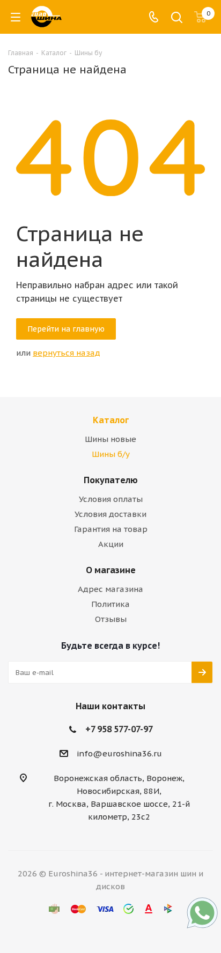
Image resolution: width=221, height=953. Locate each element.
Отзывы (111, 619)
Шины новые (110, 439)
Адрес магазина (110, 589)
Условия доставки (110, 514)
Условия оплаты (111, 499)
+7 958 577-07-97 (119, 729)
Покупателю (111, 480)
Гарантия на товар (111, 529)
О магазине (111, 570)
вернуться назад (66, 353)
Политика (110, 604)
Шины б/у (111, 454)
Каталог (111, 420)
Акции (110, 544)
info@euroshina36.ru (119, 753)
